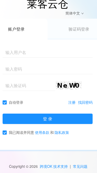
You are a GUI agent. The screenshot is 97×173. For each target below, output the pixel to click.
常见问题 (80, 166)
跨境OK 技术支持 (54, 166)
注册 (72, 102)
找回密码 (85, 102)
